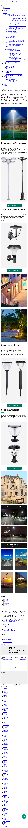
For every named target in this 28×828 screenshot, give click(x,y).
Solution (5, 48)
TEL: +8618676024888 (8, 3)
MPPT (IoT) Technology (12, 72)
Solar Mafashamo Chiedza (12, 29)
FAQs (7, 70)
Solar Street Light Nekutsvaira (16, 28)
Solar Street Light (10, 14)
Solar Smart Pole (10, 42)
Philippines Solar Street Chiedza (19, 20)
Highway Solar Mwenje (14, 50)
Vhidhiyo (5, 76)
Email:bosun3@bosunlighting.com (11, 620)
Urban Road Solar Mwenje (15, 53)
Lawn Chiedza (12, 33)
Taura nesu (5, 87)
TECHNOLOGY (7, 71)
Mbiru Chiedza (12, 36)
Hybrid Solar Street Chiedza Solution (17, 59)
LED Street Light (10, 37)
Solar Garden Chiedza (11, 31)
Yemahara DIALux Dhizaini (12, 65)
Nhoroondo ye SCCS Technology (14, 75)
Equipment (8, 46)
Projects (5, 85)
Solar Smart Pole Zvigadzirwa (16, 44)
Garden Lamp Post (13, 32)
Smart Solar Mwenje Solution (13, 61)
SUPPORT (6, 63)
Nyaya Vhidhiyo (10, 77)
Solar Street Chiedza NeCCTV (16, 27)
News (4, 84)
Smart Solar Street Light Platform (16, 40)
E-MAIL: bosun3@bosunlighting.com (12, 1)
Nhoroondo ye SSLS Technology (14, 74)
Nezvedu (5, 11)
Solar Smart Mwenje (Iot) (9, 630)
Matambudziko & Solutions (12, 68)
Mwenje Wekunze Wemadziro (16, 35)
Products (5, 13)
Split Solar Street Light (14, 23)
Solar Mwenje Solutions (11, 49)
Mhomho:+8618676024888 (9, 621)
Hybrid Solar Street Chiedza (15, 24)
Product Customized (11, 66)
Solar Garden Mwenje (14, 57)
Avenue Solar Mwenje (14, 52)
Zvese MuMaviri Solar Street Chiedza (17, 22)
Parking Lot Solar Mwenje (15, 54)
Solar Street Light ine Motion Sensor (17, 26)
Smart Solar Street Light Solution (16, 41)
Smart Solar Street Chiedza (12, 39)
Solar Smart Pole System (14, 45)
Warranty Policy (10, 67)
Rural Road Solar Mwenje (15, 58)
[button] (14, 205)
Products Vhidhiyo (10, 79)
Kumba (5, 10)
